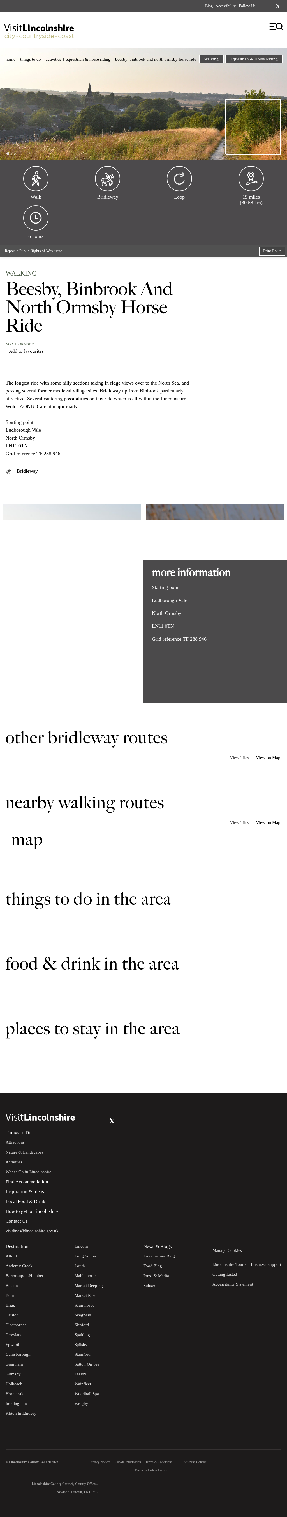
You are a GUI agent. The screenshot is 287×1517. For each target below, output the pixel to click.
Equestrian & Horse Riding (88, 59)
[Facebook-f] (263, 6)
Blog (209, 6)
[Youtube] (100, 1121)
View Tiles (239, 757)
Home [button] (10, 59)
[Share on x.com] (44, 151)
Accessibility (226, 6)
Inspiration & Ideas (25, 1191)
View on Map (268, 757)
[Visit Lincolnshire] (39, 28)
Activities (53, 59)
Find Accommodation (27, 1181)
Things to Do (18, 1132)
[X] (277, 6)
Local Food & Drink (25, 1201)
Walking (211, 59)
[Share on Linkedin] (35, 151)
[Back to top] (270, 1076)
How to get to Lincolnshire (32, 1211)
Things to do (30, 59)
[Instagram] (270, 6)
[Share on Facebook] (25, 151)
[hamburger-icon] (276, 26)
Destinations (18, 1246)
